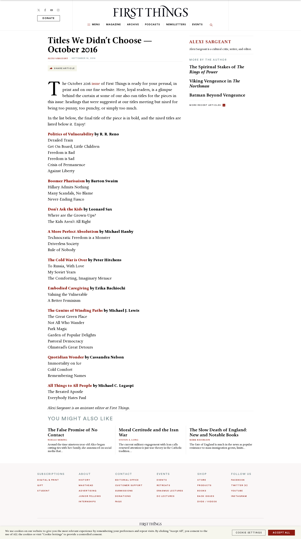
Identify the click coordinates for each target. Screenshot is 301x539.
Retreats (163, 485)
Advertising (88, 491)
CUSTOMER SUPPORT (129, 485)
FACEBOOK (238, 480)
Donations (123, 496)
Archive (133, 24)
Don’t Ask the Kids (65, 209)
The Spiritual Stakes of (216, 69)
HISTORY (84, 480)
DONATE (49, 18)
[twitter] (38, 10)
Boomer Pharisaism (66, 180)
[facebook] (45, 10)
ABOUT (85, 474)
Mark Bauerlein (200, 439)
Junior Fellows (90, 496)
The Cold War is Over (67, 259)
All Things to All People (70, 385)
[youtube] (51, 10)
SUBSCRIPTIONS (51, 474)
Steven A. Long (128, 439)
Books (201, 491)
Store (201, 480)
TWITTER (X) (239, 485)
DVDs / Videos (207, 501)
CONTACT (123, 474)
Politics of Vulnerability (71, 134)
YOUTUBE (237, 491)
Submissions (124, 491)
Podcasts (152, 24)
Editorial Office (127, 480)
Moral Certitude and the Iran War (149, 432)
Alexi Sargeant (58, 58)
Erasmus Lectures (170, 491)
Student (43, 491)
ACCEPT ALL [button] (281, 533)
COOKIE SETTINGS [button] (249, 533)
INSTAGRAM (239, 496)
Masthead (86, 485)
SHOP (202, 474)
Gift (40, 485)
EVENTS (163, 474)
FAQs (118, 501)
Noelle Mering (57, 439)
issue (96, 83)
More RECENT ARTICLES (205, 105)
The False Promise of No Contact (72, 432)
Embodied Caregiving (68, 288)
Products (204, 485)
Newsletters (176, 24)
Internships (87, 501)
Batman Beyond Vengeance (217, 95)
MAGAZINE (113, 24)
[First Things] (150, 12)
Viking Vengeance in (214, 83)
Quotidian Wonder (66, 357)
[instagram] (58, 10)
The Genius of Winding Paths (75, 310)
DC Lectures (166, 496)
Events (197, 24)
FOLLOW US (241, 474)
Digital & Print (48, 480)
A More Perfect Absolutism (73, 231)
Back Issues (205, 496)
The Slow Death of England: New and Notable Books (218, 432)
